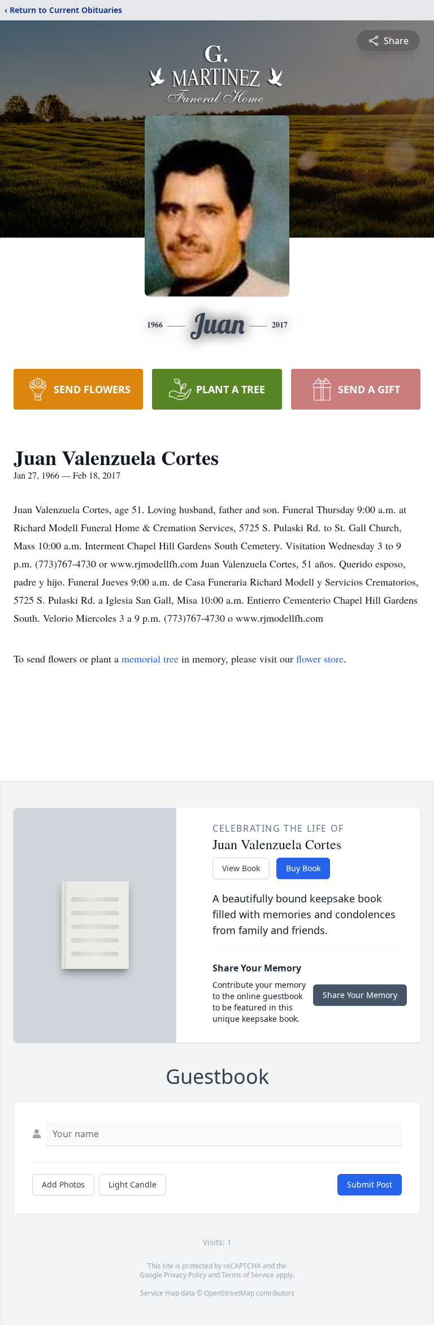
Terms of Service (248, 1275)
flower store (320, 658)
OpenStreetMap (229, 1293)
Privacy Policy (185, 1275)
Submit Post (369, 1184)
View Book (241, 868)
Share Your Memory (360, 995)
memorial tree (150, 658)
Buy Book (303, 868)
